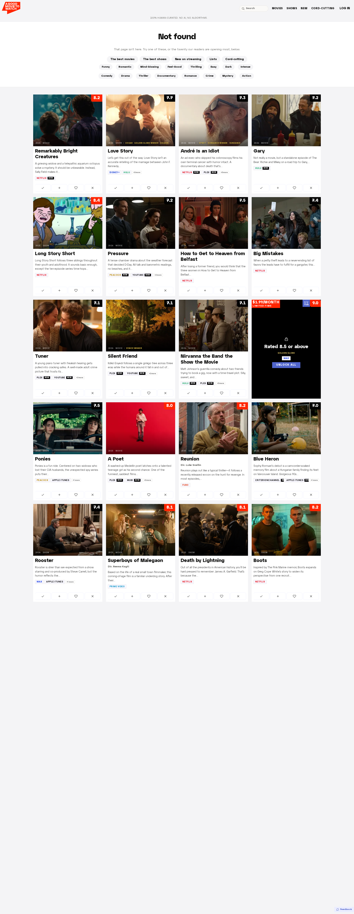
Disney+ (114, 172)
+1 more (76, 480)
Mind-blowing (149, 67)
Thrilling (196, 67)
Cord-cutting (322, 8)
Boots (260, 560)
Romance (190, 76)
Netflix (45, 178)
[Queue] (59, 188)
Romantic (125, 67)
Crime (210, 76)
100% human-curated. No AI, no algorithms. (178, 18)
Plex (210, 172)
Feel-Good (175, 67)
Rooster (44, 560)
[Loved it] (76, 188)
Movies (277, 8)
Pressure (118, 254)
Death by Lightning (203, 560)
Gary (259, 151)
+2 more (158, 275)
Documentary (166, 76)
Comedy (106, 76)
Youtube (141, 275)
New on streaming (188, 59)
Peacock (119, 275)
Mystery (227, 76)
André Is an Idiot (200, 151)
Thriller (143, 76)
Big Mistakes (268, 254)
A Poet (116, 459)
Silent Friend (122, 356)
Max (39, 581)
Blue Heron (266, 459)
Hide (92, 188)
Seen (43, 188)
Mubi (133, 480)
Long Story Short (55, 254)
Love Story (120, 151)
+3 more (136, 172)
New (304, 8)
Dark (228, 67)
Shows (292, 8)
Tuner (41, 356)
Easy (213, 67)
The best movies (122, 59)
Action (246, 76)
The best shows (154, 59)
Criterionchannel (269, 480)
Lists (213, 59)
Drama (125, 76)
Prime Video (117, 586)
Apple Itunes (60, 480)
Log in (345, 8)
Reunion (190, 459)
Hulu (127, 172)
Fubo (185, 485)
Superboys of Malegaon (135, 560)
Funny (106, 67)
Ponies (43, 459)
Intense (245, 67)
